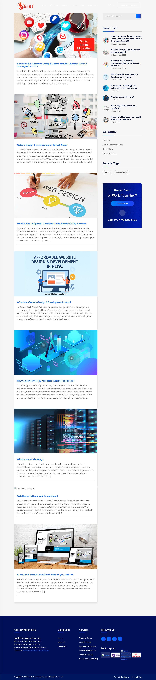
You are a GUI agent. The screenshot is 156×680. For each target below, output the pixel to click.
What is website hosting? (30, 459)
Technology (108, 149)
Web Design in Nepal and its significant (37, 496)
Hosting (106, 140)
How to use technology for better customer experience (45, 380)
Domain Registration (128, 5)
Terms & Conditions (121, 677)
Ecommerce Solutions (87, 646)
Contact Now (122, 203)
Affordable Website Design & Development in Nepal (44, 302)
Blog (82, 5)
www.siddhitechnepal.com (36, 650)
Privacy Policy (137, 677)
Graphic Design (85, 642)
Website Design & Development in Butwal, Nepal (42, 145)
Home (44, 5)
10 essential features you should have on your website (45, 574)
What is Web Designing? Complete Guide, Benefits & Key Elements (51, 223)
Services (64, 5)
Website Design (110, 153)
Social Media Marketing (113, 144)
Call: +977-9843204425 (122, 219)
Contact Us (92, 5)
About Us (54, 5)
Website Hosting (86, 655)
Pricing (74, 5)
